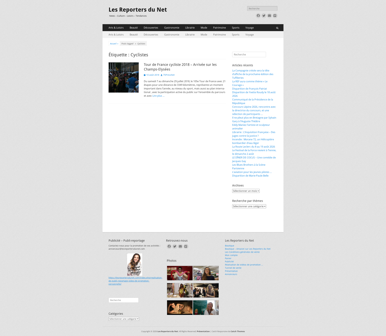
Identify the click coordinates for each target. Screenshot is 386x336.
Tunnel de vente (233, 267)
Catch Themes (238, 331)
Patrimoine (219, 27)
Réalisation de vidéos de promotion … (244, 264)
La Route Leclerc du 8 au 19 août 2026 (253, 146)
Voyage (249, 27)
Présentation (231, 271)
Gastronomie (171, 27)
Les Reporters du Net (138, 9)
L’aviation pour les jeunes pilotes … (252, 172)
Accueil (114, 43)
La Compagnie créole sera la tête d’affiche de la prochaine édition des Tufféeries (252, 74)
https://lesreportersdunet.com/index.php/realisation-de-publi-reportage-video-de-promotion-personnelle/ (135, 280)
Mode (204, 27)
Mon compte (231, 255)
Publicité (229, 261)
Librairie (190, 27)
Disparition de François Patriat (249, 88)
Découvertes (151, 27)
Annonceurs (231, 274)
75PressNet (169, 74)
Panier (228, 258)
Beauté (134, 27)
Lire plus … (158, 95)
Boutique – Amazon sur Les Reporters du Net (248, 248)
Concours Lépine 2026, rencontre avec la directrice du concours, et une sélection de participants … (254, 110)
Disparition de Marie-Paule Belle (250, 175)
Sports (235, 27)
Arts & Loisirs (116, 27)
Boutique (229, 245)
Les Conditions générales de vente (242, 252)
